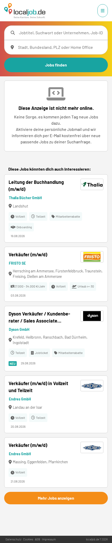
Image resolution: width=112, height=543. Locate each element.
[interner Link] (24, 10)
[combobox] (61, 33)
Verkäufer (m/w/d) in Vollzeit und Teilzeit (38, 386)
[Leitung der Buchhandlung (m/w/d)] (56, 208)
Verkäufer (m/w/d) (28, 254)
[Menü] (102, 10)
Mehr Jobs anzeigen (56, 497)
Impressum (49, 539)
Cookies (28, 539)
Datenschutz (13, 539)
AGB (37, 539)
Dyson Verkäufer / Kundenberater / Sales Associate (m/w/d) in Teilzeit (39, 317)
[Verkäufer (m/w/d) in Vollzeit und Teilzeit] (56, 404)
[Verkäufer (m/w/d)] (56, 274)
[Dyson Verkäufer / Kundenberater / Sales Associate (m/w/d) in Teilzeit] (56, 338)
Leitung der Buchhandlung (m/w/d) (36, 185)
